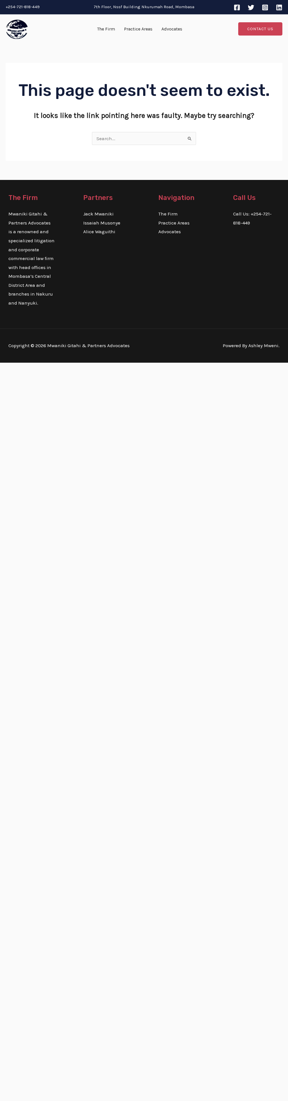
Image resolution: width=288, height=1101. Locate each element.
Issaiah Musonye (101, 223)
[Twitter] (251, 7)
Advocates (171, 29)
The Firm (106, 29)
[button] (260, 29)
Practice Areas (138, 29)
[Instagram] (265, 7)
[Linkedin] (279, 7)
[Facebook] (237, 7)
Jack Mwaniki (98, 214)
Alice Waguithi (99, 231)
